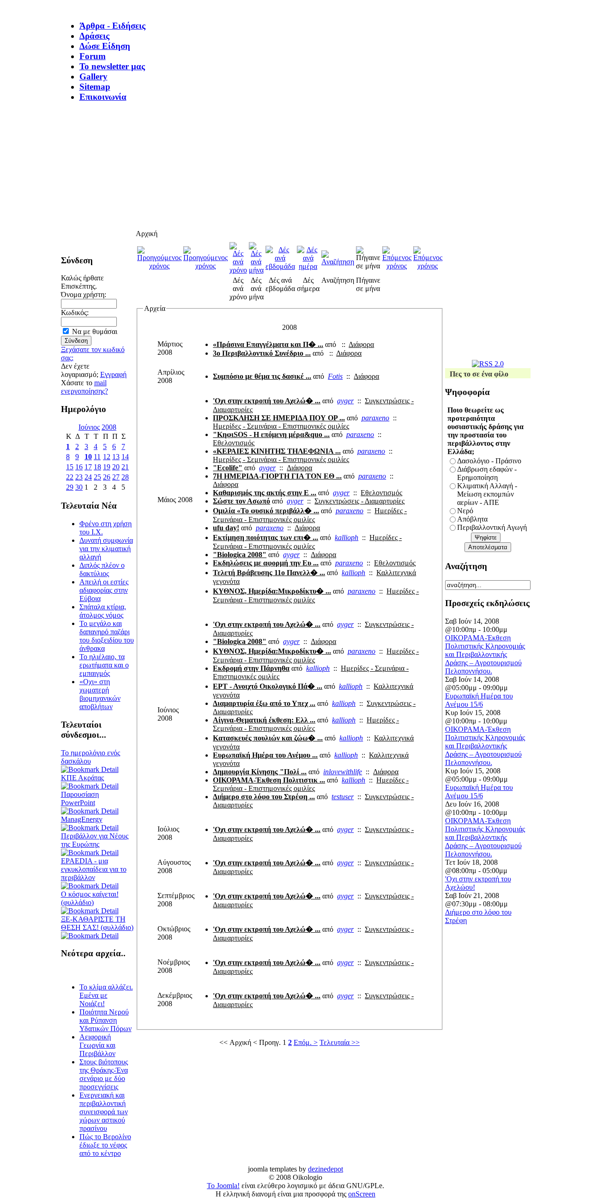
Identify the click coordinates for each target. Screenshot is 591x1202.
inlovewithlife (342, 772)
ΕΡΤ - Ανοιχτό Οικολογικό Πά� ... (267, 686)
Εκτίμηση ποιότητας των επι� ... (265, 537)
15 (69, 467)
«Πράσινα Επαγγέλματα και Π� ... (268, 344)
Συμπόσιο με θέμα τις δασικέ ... (262, 376)
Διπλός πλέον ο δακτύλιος (102, 569)
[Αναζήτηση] (337, 262)
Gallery (93, 76)
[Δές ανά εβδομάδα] (280, 266)
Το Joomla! (223, 1186)
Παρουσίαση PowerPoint (80, 798)
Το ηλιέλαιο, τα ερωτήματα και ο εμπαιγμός (104, 665)
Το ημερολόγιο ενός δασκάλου (90, 757)
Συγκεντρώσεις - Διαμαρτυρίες (359, 501)
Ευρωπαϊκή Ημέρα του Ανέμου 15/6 (479, 700)
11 (97, 457)
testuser (343, 797)
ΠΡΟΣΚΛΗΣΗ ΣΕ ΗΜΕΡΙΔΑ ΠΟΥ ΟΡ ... (279, 418)
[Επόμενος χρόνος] (396, 266)
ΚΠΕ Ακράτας (82, 778)
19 (106, 467)
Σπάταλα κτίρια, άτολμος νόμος (102, 611)
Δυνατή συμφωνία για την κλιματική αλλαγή (106, 548)
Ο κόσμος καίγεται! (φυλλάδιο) (90, 898)
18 (97, 467)
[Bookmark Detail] (90, 769)
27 (116, 477)
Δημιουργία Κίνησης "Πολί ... (260, 772)
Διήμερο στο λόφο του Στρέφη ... (264, 797)
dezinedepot (325, 1169)
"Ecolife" (227, 468)
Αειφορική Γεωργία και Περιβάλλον (97, 1045)
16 (79, 467)
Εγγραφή (113, 374)
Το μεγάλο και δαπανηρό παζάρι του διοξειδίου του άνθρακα (106, 635)
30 (79, 487)
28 (125, 477)
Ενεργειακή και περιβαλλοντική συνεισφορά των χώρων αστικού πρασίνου (103, 1111)
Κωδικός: (75, 312)
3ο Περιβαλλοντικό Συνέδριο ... (262, 353)
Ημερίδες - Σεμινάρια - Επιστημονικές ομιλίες (281, 426)
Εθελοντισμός (233, 443)
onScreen (361, 1194)
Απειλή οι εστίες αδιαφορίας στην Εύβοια (103, 590)
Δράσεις (94, 36)
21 (125, 467)
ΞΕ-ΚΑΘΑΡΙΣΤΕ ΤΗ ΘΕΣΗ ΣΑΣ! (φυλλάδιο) (97, 923)
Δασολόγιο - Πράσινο (489, 461)
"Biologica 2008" (239, 555)
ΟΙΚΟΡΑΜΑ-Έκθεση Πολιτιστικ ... (269, 780)
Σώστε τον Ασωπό (241, 501)
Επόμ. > (306, 1042)
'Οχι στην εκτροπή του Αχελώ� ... (266, 401)
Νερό (465, 511)
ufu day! (226, 528)
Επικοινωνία (103, 97)
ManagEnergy (82, 819)
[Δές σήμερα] (308, 266)
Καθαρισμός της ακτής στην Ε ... (264, 493)
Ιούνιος (89, 427)
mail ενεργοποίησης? (84, 387)
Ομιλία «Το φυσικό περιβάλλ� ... (266, 511)
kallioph (346, 537)
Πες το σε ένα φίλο (479, 374)
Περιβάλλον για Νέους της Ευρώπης (94, 840)
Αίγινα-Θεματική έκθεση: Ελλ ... (264, 720)
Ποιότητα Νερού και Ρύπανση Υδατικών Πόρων (105, 1020)
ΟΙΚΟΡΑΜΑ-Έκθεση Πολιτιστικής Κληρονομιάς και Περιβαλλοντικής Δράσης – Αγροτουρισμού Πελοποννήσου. (485, 654)
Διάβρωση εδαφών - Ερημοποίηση (487, 473)
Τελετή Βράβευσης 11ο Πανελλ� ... (269, 573)
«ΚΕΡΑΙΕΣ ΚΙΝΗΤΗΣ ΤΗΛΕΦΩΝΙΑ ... (277, 451)
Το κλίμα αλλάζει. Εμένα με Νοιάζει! (106, 995)
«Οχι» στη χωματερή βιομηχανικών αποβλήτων (100, 694)
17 (88, 467)
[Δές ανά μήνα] (256, 270)
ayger (345, 401)
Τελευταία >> (340, 1042)
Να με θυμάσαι (94, 331)
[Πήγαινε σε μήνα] (368, 266)
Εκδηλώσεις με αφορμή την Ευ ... (266, 563)
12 (106, 457)
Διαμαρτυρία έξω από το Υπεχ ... (264, 703)
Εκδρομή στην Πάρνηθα (251, 668)
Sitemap (94, 86)
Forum (92, 56)
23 (79, 477)
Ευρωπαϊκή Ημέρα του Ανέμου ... (265, 755)
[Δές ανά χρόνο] (238, 270)
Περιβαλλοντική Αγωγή (492, 527)
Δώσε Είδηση (104, 46)
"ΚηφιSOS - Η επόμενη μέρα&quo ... (271, 434)
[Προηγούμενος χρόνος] (159, 266)
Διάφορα (361, 344)
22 (69, 477)
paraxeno (375, 418)
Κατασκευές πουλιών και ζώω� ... (268, 738)
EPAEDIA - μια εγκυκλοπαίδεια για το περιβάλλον (94, 869)
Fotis (335, 376)
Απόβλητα (472, 519)
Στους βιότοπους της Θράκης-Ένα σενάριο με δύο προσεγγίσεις (103, 1074)
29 (69, 487)
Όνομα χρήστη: (83, 294)
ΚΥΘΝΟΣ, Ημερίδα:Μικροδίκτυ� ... (272, 591)
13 (116, 457)
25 (97, 477)
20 (116, 467)
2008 (109, 427)
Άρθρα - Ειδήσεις (112, 25)
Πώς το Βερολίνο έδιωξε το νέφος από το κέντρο (105, 1145)
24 (88, 477)
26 (106, 477)
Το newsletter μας (112, 66)
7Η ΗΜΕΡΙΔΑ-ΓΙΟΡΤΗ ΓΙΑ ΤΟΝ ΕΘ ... (277, 476)
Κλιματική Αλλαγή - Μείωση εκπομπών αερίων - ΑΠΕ (487, 494)
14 (125, 457)
